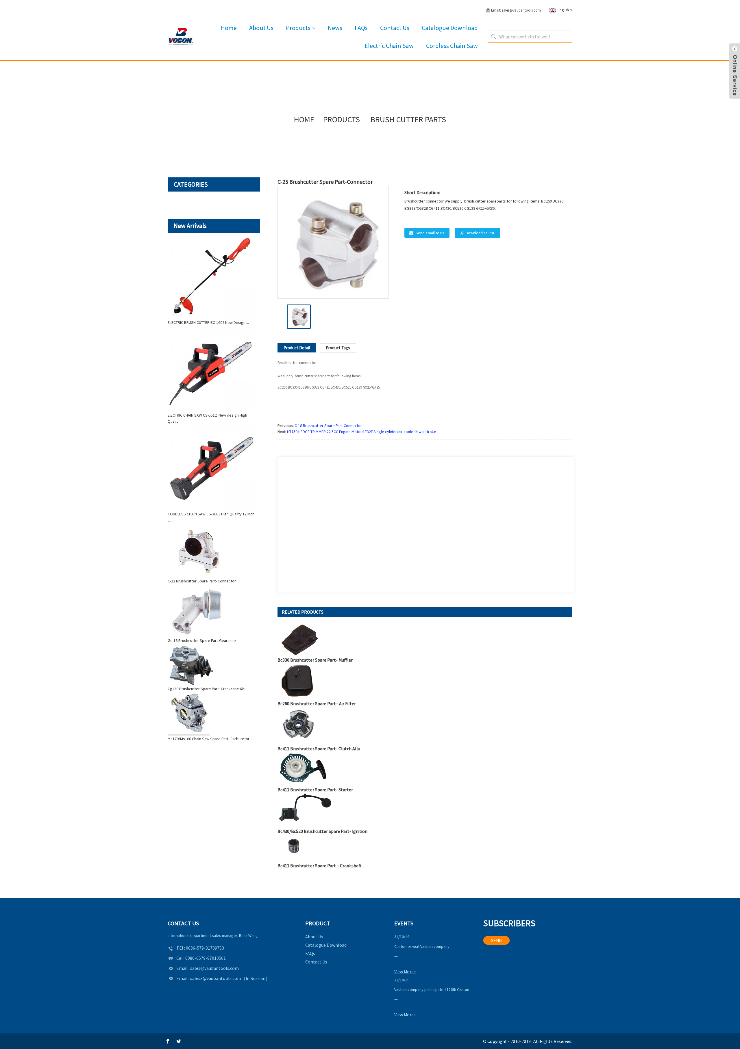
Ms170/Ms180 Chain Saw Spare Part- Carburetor (208, 738)
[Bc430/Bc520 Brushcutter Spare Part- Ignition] (305, 809)
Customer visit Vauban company (421, 946)
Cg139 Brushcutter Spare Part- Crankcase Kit (206, 688)
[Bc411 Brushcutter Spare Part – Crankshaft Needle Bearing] (296, 848)
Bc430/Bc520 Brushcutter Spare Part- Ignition (322, 831)
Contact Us (394, 28)
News (335, 28)
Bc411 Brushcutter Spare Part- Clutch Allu (319, 748)
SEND (496, 940)
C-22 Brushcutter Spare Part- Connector (202, 581)
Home (229, 28)
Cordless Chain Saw (452, 46)
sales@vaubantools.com (214, 968)
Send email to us (430, 232)
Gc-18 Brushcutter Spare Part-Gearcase (202, 640)
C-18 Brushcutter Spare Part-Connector (328, 425)
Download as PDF (480, 232)
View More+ (405, 971)
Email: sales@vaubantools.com (516, 10)
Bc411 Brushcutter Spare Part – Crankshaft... (321, 865)
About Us (261, 28)
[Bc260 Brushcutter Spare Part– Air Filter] (297, 681)
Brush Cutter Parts (408, 119)
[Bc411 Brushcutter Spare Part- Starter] (303, 768)
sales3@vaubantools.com (215, 978)
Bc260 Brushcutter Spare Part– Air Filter (317, 703)
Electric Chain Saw (389, 46)
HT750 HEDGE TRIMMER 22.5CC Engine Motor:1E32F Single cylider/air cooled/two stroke (362, 431)
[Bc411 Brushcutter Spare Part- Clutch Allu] (298, 725)
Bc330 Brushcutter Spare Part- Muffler (315, 660)
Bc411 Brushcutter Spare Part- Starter (315, 789)
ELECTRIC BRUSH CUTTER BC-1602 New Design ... (208, 322)
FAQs (361, 28)
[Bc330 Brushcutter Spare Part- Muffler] (300, 639)
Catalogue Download (450, 28)
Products (298, 28)
